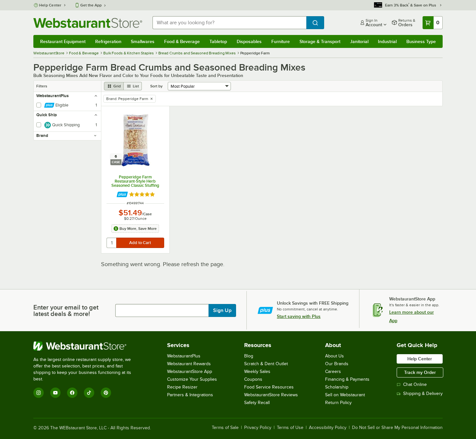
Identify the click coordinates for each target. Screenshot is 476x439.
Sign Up (222, 310)
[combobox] (229, 22)
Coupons (253, 379)
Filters (41, 86)
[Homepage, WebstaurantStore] (87, 23)
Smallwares (142, 41)
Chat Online (415, 384)
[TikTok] (89, 393)
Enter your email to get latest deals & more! (65, 310)
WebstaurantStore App (189, 371)
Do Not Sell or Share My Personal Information (397, 427)
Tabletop (218, 41)
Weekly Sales (257, 371)
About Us (334, 356)
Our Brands (336, 363)
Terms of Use (290, 427)
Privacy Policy (257, 427)
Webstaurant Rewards (189, 363)
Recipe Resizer (182, 387)
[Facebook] (72, 393)
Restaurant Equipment (62, 41)
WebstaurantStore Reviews (271, 394)
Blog (248, 356)
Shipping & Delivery (423, 393)
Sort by (156, 86)
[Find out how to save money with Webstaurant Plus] (122, 194)
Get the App (91, 5)
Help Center (50, 5)
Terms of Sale (225, 427)
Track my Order (420, 372)
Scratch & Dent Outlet (266, 363)
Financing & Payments (347, 379)
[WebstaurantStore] (86, 346)
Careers (333, 371)
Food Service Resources (269, 387)
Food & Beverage (182, 41)
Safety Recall (257, 402)
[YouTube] (55, 393)
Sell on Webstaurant (345, 394)
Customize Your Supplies (192, 379)
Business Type (421, 41)
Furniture (280, 41)
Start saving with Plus (299, 316)
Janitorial (359, 41)
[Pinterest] (106, 393)
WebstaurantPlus (183, 356)
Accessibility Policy (327, 427)
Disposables (249, 41)
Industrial (387, 41)
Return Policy (338, 402)
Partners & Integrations (190, 394)
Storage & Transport (320, 41)
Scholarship (336, 387)
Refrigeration (108, 41)
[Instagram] (38, 393)
